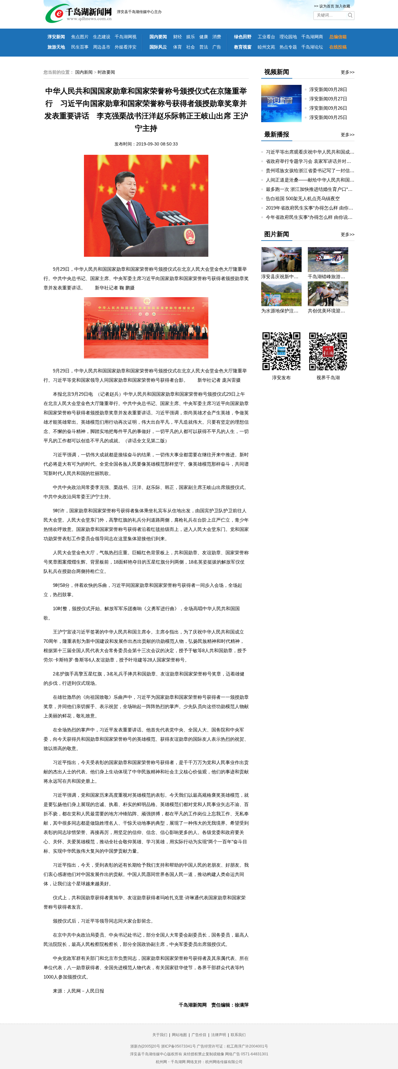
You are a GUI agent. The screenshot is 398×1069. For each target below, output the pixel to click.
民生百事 (80, 46)
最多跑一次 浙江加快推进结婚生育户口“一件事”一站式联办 (326, 189)
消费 (216, 36)
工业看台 (266, 36)
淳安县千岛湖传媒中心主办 (139, 12)
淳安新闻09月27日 (330, 98)
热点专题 (288, 46)
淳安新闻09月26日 (330, 108)
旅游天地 (56, 46)
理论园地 (288, 36)
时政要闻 (106, 72)
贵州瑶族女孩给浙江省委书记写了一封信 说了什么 (318, 170)
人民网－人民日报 (85, 990)
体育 (177, 46)
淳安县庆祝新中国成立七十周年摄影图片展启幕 (281, 276)
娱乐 (190, 36)
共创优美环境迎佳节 (328, 310)
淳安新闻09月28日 (330, 89)
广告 (216, 46)
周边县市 (101, 46)
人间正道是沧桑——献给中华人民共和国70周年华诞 (319, 179)
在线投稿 (338, 46)
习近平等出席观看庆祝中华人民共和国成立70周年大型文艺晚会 (331, 151)
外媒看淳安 (126, 46)
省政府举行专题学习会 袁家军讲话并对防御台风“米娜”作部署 (328, 161)
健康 (203, 36)
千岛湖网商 (312, 36)
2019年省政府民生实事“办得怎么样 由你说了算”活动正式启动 (329, 207)
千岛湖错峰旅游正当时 (328, 276)
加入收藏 (342, 6)
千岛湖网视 (126, 36)
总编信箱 (338, 36)
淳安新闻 (56, 36)
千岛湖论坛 (312, 46)
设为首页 (326, 6)
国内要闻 (158, 36)
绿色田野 (243, 36)
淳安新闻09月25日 (330, 117)
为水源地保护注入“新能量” (281, 310)
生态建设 (101, 36)
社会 (190, 46)
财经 (177, 36)
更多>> (347, 72)
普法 (203, 46)
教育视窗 (243, 46)
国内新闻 (84, 72)
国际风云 (158, 46)
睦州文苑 (266, 46)
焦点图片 (80, 36)
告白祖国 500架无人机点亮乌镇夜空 (303, 198)
